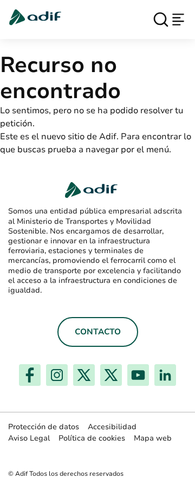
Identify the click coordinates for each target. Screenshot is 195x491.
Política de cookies (91, 438)
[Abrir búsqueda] (161, 19)
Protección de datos (43, 427)
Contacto (98, 331)
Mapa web (153, 438)
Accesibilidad (112, 427)
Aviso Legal (29, 438)
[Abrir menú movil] (178, 19)
